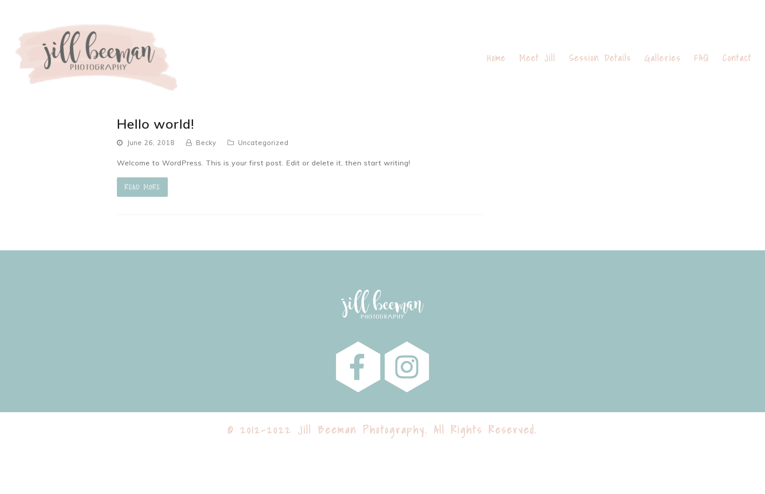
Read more (142, 187)
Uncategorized (263, 142)
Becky (206, 142)
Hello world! (155, 123)
